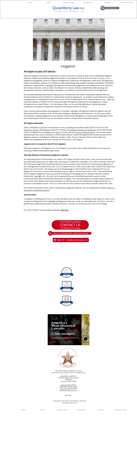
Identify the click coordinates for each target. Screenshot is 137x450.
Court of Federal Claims (85, 132)
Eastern (36, 130)
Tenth (57, 132)
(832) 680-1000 (65, 389)
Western (47, 130)
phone (58, 372)
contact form (80, 372)
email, (66, 372)
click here (64, 210)
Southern (28, 130)
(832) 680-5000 (66, 385)
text (62, 372)
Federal (48, 132)
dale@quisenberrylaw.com (68, 390)
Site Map (68, 395)
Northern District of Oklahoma (83, 130)
